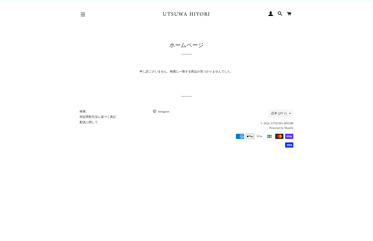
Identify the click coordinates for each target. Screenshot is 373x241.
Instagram (163, 111)
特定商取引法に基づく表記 (98, 117)
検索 (83, 111)
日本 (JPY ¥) (279, 113)
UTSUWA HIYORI (186, 14)
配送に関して (89, 122)
